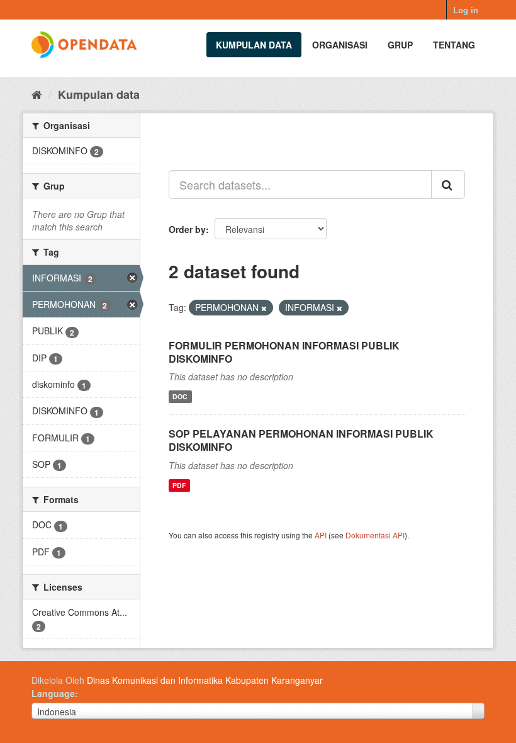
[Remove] (264, 308)
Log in (465, 10)
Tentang (454, 44)
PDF (179, 485)
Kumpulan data (254, 44)
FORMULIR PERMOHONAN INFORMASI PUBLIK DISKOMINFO (284, 352)
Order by (187, 229)
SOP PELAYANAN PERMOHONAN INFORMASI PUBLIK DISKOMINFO (301, 440)
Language (53, 693)
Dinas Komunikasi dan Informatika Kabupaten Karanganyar (205, 680)
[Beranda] (36, 94)
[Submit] (448, 184)
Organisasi (339, 44)
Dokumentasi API (375, 535)
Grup (400, 44)
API (321, 535)
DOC (180, 396)
